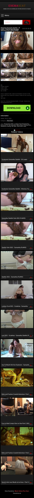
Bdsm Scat (20, 125)
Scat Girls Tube (21, 126)
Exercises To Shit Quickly (8, 125)
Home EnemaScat (9, 491)
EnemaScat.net (17, 493)
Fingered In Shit (9, 124)
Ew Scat (14, 126)
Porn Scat (9, 120)
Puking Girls (27, 125)
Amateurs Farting (6, 126)
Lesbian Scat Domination (21, 124)
